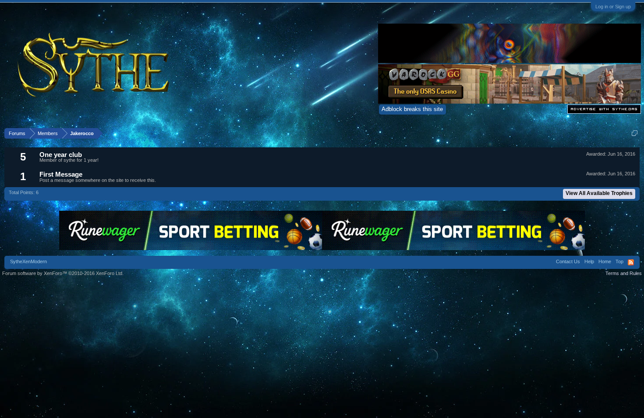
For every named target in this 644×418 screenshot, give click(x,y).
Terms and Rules (623, 273)
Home (604, 261)
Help (589, 261)
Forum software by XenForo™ (63, 273)
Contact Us (568, 261)
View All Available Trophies (599, 193)
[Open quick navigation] (634, 133)
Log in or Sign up (613, 6)
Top (619, 261)
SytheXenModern (28, 261)
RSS (631, 262)
